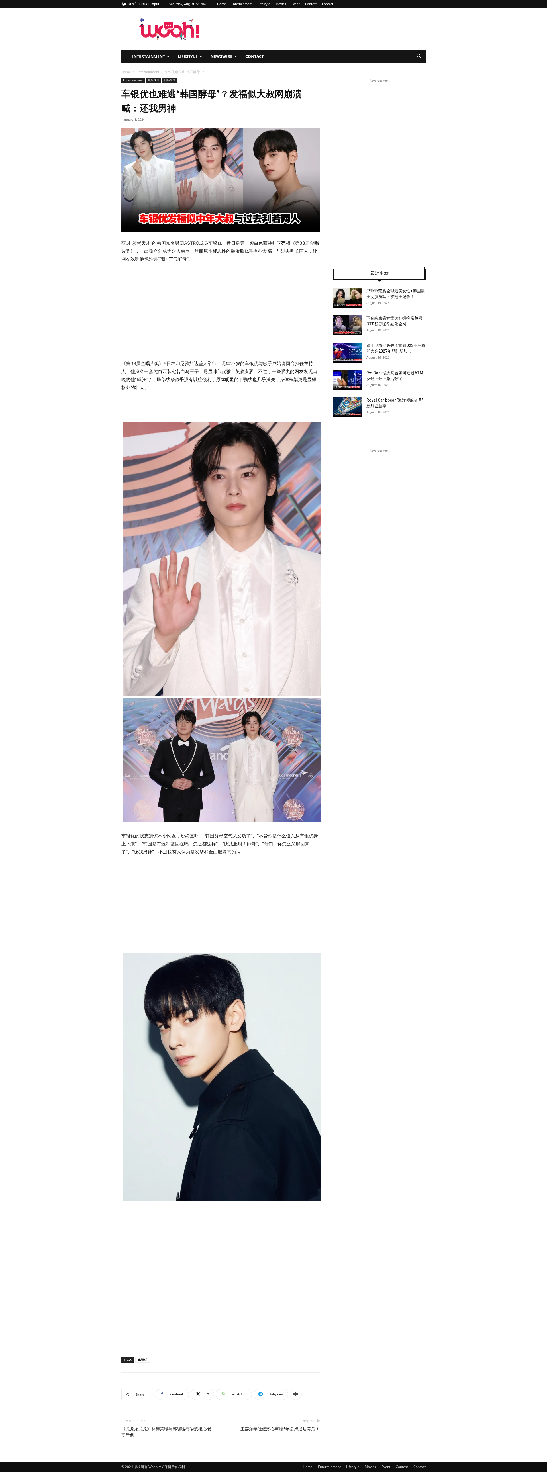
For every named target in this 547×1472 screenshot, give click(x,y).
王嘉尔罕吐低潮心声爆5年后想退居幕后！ (280, 1429)
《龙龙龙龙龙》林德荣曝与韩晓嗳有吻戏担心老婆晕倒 (166, 1432)
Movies (280, 4)
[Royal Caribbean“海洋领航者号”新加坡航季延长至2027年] (347, 407)
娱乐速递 (153, 80)
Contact (327, 4)
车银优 (142, 1359)
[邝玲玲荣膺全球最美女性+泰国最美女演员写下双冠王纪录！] (347, 298)
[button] (419, 57)
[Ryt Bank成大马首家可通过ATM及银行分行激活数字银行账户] (347, 380)
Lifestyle (264, 4)
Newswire (221, 56)
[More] (296, 1394)
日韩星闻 (169, 80)
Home (221, 4)
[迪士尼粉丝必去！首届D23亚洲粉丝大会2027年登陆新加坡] (347, 353)
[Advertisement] (220, 311)
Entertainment (241, 4)
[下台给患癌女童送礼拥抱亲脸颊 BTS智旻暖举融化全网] (347, 325)
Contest (311, 4)
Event (295, 4)
